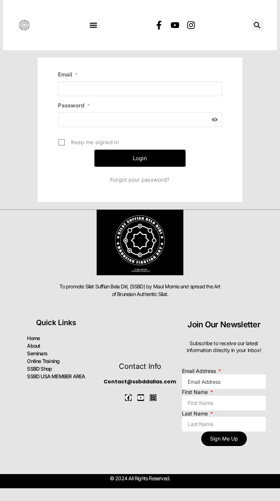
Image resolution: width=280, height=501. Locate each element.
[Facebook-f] (159, 25)
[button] (93, 25)
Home (33, 338)
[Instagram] (191, 25)
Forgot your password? (140, 179)
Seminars (37, 353)
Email (68, 74)
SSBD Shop (39, 369)
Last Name (195, 413)
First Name (195, 392)
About (33, 346)
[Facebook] (128, 397)
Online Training (43, 361)
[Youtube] (175, 25)
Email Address (199, 371)
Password (74, 105)
